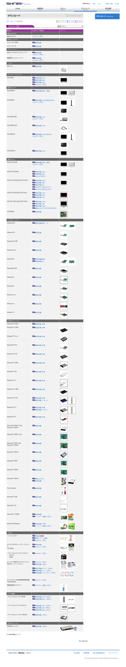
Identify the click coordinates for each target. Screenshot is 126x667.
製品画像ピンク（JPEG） (43, 571)
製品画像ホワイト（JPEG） (44, 568)
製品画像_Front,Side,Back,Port (44, 100)
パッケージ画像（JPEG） (43, 516)
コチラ (19, 634)
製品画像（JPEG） (41, 615)
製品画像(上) (39, 261)
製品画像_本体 (40, 324)
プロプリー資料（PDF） (43, 585)
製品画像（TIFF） (41, 524)
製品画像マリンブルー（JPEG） (46, 573)
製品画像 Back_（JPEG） (43, 599)
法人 (99, 3)
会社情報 (77, 653)
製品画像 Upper (40, 206)
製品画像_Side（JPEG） (43, 608)
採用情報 (86, 653)
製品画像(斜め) (40, 259)
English (117, 3)
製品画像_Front (40, 78)
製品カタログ (39, 479)
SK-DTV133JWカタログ (43, 187)
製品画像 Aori (39, 185)
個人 (94, 3)
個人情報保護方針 (99, 653)
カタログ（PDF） (38, 36)
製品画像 (38, 43)
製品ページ (102, 26)
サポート (101, 21)
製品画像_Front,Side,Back (43, 134)
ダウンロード (10, 21)
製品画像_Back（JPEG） (43, 610)
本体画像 (38, 481)
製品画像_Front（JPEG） (43, 597)
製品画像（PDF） (41, 564)
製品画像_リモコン (41, 400)
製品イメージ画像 (41, 538)
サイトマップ (113, 653)
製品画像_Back (40, 80)
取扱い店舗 (109, 3)
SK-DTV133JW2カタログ (43, 189)
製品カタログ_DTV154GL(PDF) (45, 208)
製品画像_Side (40, 82)
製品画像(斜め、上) (41, 223)
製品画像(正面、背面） (43, 91)
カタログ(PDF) (40, 176)
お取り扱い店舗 (103, 31)
